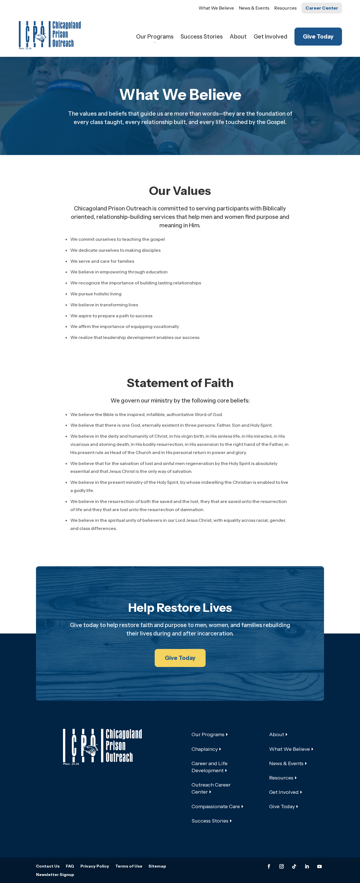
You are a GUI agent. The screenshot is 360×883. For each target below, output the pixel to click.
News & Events (254, 8)
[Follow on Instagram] (281, 866)
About (238, 37)
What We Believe (216, 8)
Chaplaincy (205, 749)
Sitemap (157, 866)
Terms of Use (128, 866)
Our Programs (155, 37)
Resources (285, 8)
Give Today (318, 37)
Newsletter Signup (55, 875)
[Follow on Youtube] (319, 866)
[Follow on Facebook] (268, 866)
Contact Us (48, 866)
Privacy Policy (94, 866)
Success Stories (202, 37)
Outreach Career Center (211, 788)
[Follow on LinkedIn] (306, 866)
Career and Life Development (210, 767)
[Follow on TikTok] (294, 866)
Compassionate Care (216, 806)
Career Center (321, 8)
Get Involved (270, 37)
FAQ (70, 866)
